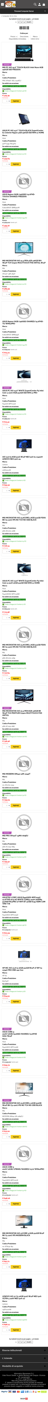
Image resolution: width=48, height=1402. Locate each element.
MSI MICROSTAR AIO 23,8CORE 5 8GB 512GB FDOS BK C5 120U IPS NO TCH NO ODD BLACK (24, 519)
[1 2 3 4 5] (6, 618)
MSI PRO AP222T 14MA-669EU (15, 836)
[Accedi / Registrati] (39, 4)
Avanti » (29, 22)
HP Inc (4, 976)
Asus (4, 138)
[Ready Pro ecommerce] (24, 1399)
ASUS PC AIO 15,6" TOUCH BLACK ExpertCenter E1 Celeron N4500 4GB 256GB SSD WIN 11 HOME (23, 131)
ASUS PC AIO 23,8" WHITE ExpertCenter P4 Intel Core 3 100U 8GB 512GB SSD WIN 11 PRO (23, 392)
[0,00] (44, 4)
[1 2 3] (6, 1002)
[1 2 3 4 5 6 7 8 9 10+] (6, 101)
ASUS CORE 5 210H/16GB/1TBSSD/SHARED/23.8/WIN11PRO (23, 1168)
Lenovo (5, 464)
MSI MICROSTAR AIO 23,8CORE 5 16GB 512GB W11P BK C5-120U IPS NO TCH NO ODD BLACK (22, 1104)
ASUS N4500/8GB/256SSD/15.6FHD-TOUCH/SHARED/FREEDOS (18, 195)
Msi (3, 75)
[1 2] (6, 491)
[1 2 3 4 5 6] (6, 1071)
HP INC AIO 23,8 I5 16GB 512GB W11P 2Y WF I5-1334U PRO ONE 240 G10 (22, 969)
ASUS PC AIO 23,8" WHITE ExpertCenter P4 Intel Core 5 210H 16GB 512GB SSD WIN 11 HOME (23, 582)
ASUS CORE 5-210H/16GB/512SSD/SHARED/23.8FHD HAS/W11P (19, 1034)
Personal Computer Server (24, 11)
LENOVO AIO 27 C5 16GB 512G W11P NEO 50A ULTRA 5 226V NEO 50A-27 (21, 1297)
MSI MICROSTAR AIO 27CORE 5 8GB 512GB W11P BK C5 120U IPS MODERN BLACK (23, 1234)
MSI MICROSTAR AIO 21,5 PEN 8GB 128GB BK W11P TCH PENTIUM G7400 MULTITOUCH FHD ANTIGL (22, 713)
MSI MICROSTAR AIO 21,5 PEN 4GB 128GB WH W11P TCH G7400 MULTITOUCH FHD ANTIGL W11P (24, 262)
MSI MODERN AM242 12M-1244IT (16, 774)
